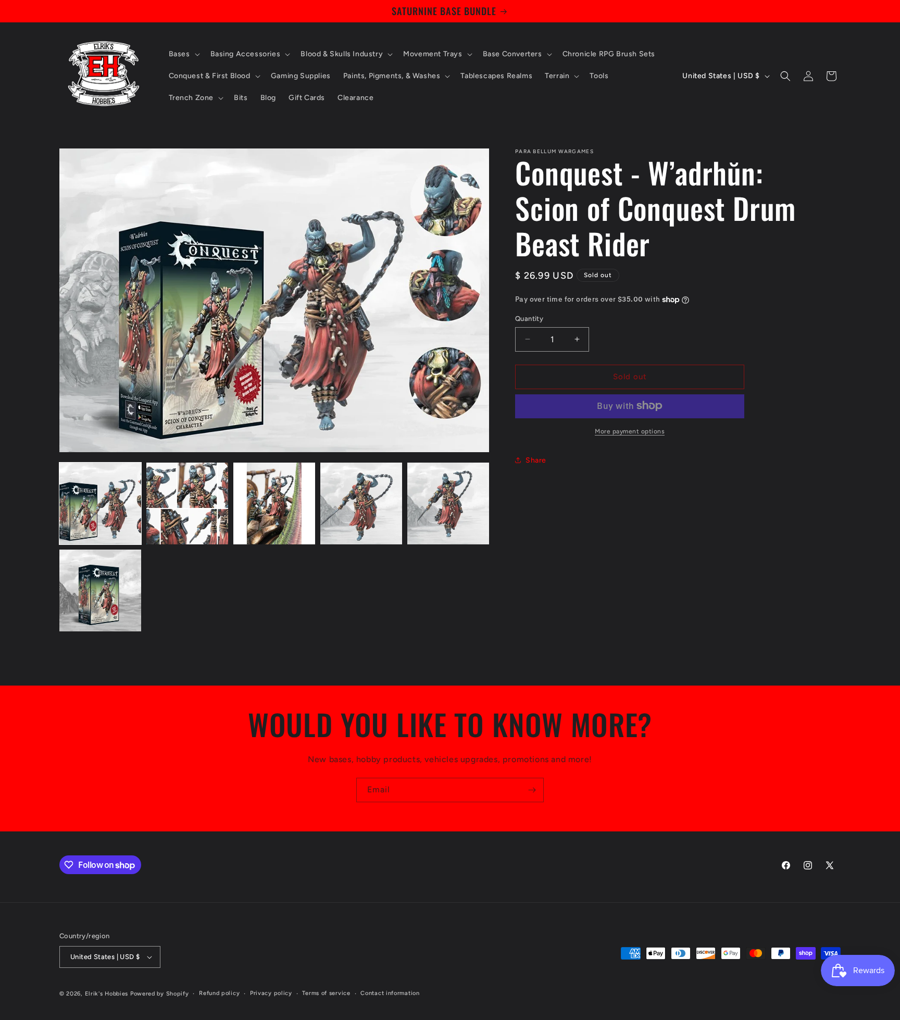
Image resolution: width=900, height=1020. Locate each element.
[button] (183, 54)
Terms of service (326, 993)
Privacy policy (271, 993)
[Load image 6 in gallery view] (100, 590)
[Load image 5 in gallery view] (448, 503)
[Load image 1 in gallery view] (100, 503)
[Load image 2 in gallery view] (187, 503)
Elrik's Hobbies (107, 993)
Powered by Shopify (159, 993)
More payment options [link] (630, 430)
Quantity (529, 318)
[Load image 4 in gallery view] (361, 503)
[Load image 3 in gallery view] (274, 503)
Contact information (389, 993)
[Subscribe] (531, 790)
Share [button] (536, 460)
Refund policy (219, 993)
